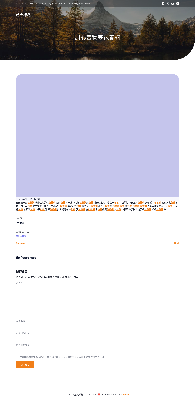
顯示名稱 (21, 321)
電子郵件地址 (23, 333)
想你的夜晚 (21, 236)
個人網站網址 (23, 345)
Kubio (126, 394)
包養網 (30, 202)
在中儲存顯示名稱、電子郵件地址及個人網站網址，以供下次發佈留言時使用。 (62, 357)
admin (25, 199)
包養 (63, 202)
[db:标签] (21, 223)
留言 (19, 283)
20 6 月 (37, 199)
